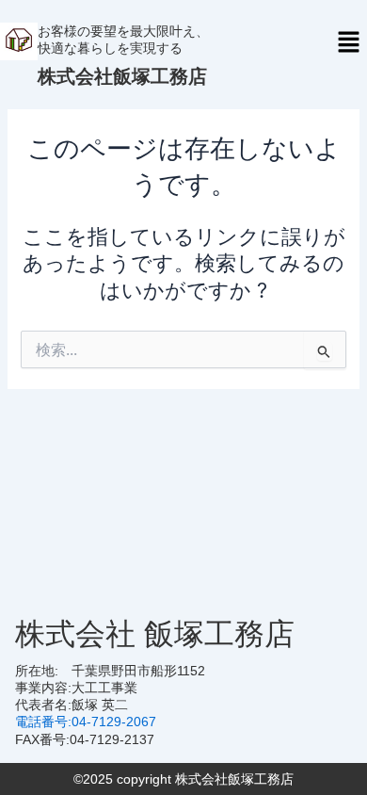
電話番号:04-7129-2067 (85, 721)
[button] (348, 43)
